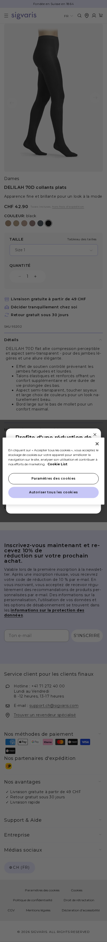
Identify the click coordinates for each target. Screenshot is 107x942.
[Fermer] (97, 443)
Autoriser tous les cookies (53, 492)
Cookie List (57, 464)
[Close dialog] (95, 434)
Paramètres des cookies (53, 478)
